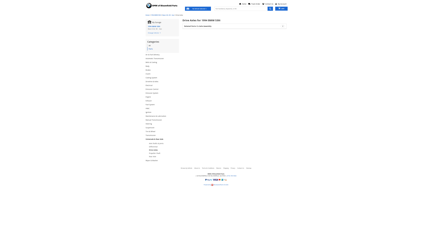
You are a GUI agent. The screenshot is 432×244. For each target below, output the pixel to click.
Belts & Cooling (151, 62)
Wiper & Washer (152, 160)
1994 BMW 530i (156, 15)
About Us (197, 168)
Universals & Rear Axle (154, 139)
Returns (218, 168)
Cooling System (151, 78)
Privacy (233, 168)
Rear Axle (152, 156)
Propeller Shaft (154, 153)
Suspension (150, 128)
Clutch (148, 74)
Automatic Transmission (155, 58)
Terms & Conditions (208, 168)
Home (147, 15)
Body (147, 66)
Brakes (148, 70)
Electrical (149, 85)
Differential (153, 147)
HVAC (148, 108)
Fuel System (150, 104)
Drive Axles (153, 150)
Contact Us (240, 168)
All (150, 46)
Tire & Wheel (150, 131)
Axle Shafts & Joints (156, 143)
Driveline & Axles (152, 81)
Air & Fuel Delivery (152, 55)
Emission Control (152, 89)
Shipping (226, 168)
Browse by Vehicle (186, 168)
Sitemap (248, 168)
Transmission (151, 135)
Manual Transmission (154, 120)
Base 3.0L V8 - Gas (168, 15)
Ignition (148, 112)
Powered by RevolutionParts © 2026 (216, 185)
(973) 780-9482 (232, 176)
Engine (148, 97)
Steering (149, 124)
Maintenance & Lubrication (156, 116)
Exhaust (149, 101)
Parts (151, 49)
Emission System (152, 93)
